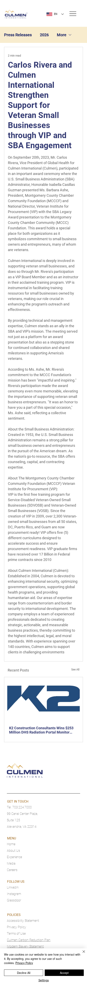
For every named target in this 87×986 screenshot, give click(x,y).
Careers (12, 870)
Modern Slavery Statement (25, 946)
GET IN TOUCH (17, 801)
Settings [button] (43, 980)
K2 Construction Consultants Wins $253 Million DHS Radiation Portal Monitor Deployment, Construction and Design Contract (41, 730)
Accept (64, 973)
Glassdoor (14, 900)
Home (11, 844)
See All (75, 669)
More (61, 34)
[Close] (81, 954)
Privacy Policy (16, 927)
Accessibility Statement (23, 921)
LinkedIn (13, 887)
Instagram (14, 894)
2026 (44, 34)
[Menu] (72, 13)
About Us (13, 851)
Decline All (23, 973)
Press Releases (18, 34)
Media (11, 863)
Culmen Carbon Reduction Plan (28, 940)
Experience (14, 857)
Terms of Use (16, 933)
